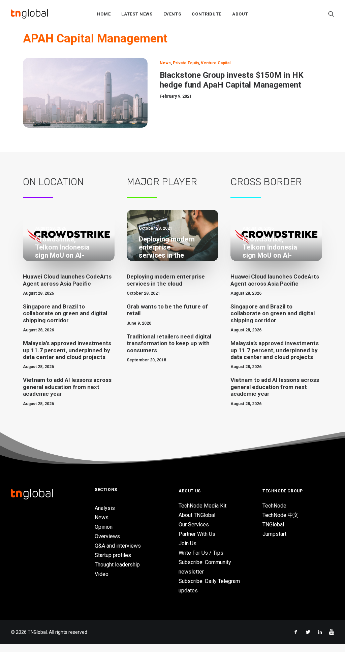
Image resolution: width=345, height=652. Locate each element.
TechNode (274, 505)
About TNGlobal (197, 515)
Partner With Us (197, 534)
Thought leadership (117, 564)
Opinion (104, 527)
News (165, 63)
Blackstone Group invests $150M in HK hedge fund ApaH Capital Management (232, 80)
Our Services (194, 524)
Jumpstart (274, 534)
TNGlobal (273, 524)
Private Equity (186, 63)
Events (172, 14)
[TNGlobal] (29, 14)
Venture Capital (215, 63)
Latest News (136, 14)
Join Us (187, 543)
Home (104, 14)
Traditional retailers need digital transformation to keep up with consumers (169, 343)
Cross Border (266, 182)
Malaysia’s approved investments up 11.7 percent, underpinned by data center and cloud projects (67, 350)
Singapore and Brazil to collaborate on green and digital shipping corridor (65, 313)
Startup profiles (113, 555)
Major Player (162, 182)
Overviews (107, 536)
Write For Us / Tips (201, 553)
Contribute (206, 14)
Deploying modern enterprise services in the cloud (166, 280)
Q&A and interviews (118, 546)
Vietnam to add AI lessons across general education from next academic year (67, 387)
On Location (53, 182)
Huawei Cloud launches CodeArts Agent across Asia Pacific (67, 280)
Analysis (105, 508)
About (240, 14)
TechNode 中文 (280, 515)
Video (101, 574)
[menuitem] (104, 14)
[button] (331, 14)
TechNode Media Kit (202, 505)
